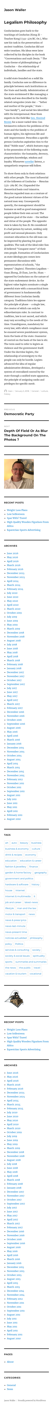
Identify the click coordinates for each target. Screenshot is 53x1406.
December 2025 (15, 573)
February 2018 (15, 664)
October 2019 (14, 612)
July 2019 (12, 616)
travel (37, 967)
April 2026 (13, 561)
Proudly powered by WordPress (32, 1400)
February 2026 (15, 569)
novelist (29, 161)
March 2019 (13, 628)
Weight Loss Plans (17, 510)
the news (10, 967)
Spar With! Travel (17, 518)
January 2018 (14, 668)
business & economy (17, 848)
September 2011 (16, 791)
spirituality (39, 956)
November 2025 (16, 577)
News (10, 1389)
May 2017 (12, 696)
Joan (10, 391)
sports (8, 961)
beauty (24, 843)
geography (40, 872)
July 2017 (12, 688)
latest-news (31, 902)
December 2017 (15, 672)
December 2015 (15, 747)
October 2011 (14, 787)
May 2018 (12, 652)
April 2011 (12, 811)
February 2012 (15, 779)
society (36, 950)
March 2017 (13, 704)
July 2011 (12, 799)
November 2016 (16, 715)
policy (8, 944)
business (36, 843)
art (6, 843)
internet (20, 890)
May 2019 (12, 624)
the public (25, 967)
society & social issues (17, 956)
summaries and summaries (31, 961)
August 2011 (13, 795)
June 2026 (12, 553)
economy (30, 854)
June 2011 (12, 803)
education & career (30, 860)
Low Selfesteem (16, 514)
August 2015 (14, 759)
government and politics (19, 878)
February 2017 (15, 708)
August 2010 (14, 819)
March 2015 (13, 767)
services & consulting (17, 950)
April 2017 (12, 700)
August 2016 (14, 727)
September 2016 (16, 723)
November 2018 (15, 636)
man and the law (26, 908)
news (32, 914)
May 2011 (12, 807)
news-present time (16, 932)
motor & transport (15, 914)
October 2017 (14, 680)
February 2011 (14, 815)
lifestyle (9, 908)
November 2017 (15, 676)
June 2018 (12, 648)
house (8, 890)
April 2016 (12, 735)
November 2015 (15, 751)
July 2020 (12, 593)
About (10, 1361)
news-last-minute (15, 926)
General (35, 391)
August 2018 (14, 640)
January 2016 (14, 743)
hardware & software (16, 884)
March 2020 (13, 608)
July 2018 (12, 644)
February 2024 (15, 589)
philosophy (36, 938)
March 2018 (13, 660)
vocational (35, 973)
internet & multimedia (18, 896)
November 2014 (15, 775)
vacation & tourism (15, 973)
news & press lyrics (15, 920)
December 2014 (15, 771)
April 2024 (13, 581)
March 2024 (13, 585)
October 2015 (14, 755)
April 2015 (12, 763)
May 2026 (12, 557)
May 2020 (12, 600)
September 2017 (16, 684)
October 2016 (14, 719)
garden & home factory (18, 872)
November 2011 (15, 783)
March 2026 (13, 565)
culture (44, 391)
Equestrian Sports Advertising (24, 530)
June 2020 (12, 597)
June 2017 (12, 692)
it (34, 896)
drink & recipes (13, 854)
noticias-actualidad (16, 938)
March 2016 (13, 739)
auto (14, 843)
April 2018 (12, 656)
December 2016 (15, 712)
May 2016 (12, 731)
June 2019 (12, 620)
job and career (13, 902)
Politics (19, 944)
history (7, 394)
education (11, 860)
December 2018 (15, 632)
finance (33, 866)
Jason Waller (15, 10)
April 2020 (13, 604)
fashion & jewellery (15, 866)
